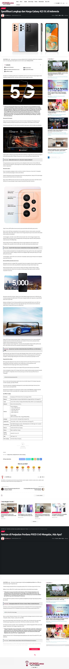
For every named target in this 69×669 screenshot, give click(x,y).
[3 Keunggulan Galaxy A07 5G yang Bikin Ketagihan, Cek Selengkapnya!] (60, 508)
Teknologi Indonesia (51, 97)
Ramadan (58, 153)
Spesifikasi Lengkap (8, 71)
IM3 (50, 133)
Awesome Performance (9, 67)
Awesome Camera (28, 67)
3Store (53, 114)
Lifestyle (49, 153)
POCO (36, 582)
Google (64, 132)
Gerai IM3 (63, 114)
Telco (56, 97)
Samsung (23, 454)
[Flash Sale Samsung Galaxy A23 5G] (10, 377)
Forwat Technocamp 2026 (61, 76)
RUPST (63, 96)
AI (52, 96)
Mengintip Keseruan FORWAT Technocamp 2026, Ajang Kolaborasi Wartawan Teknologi (58, 74)
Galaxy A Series (10, 454)
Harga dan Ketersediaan (29, 69)
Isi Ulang (55, 133)
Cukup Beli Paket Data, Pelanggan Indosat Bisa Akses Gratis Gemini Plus (57, 130)
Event (53, 76)
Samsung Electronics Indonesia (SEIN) (17, 59)
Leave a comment (39, 495)
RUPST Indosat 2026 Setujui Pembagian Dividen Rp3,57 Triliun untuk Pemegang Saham (57, 93)
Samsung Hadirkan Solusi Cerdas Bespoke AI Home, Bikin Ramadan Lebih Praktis (57, 150)
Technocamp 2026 (51, 77)
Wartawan (55, 77)
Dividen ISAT (55, 96)
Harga (49, 133)
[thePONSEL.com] (8, 3)
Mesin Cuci (52, 153)
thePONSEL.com (8, 15)
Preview (3, 8)
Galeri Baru (56, 114)
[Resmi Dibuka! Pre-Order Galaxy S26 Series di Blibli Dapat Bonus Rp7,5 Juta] (26, 508)
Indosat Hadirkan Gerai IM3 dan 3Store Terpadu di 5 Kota (57, 112)
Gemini (57, 132)
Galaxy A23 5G (15, 454)
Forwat (56, 76)
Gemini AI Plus (60, 132)
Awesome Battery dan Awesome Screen (12, 69)
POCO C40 (5, 620)
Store (60, 115)
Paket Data (57, 115)
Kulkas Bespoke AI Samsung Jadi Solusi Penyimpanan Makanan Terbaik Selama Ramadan (42, 515)
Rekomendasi (58, 512)
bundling (54, 132)
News (66, 76)
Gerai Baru (60, 114)
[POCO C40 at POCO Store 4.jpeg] (10, 612)
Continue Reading (34, 649)
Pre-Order (20, 454)
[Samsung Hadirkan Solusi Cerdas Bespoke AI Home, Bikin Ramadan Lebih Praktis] (9, 508)
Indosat (59, 96)
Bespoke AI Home (56, 152)
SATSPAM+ (65, 133)
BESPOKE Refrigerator (62, 152)
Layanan (52, 115)
